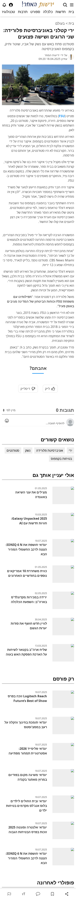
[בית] (38, 5)
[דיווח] (9, 894)
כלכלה (48, 11)
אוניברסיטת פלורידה (49, 450)
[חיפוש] (65, 5)
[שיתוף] (67, 894)
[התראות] (4, 5)
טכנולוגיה (8, 11)
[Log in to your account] (11, 5)
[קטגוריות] (71, 5)
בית (71, 11)
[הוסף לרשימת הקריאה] (52, 894)
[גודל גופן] (23, 894)
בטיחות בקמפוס (61, 458)
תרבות (22, 11)
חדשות (61, 11)
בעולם (60, 23)
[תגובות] (38, 894)
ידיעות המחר (52, 55)
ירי (70, 450)
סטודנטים (13, 450)
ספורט (35, 11)
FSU (62, 116)
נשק (27, 450)
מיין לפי (10, 410)
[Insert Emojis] (7, 420)
